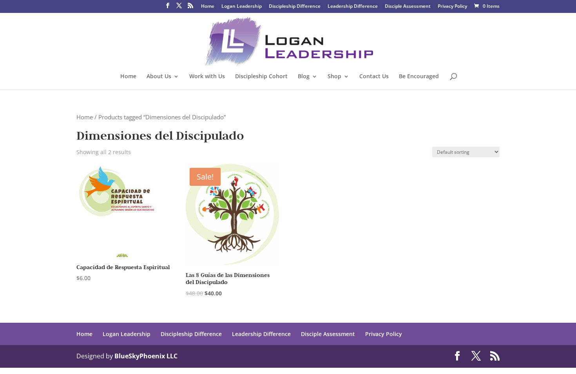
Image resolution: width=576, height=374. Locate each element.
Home (207, 6)
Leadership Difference (353, 6)
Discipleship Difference (295, 6)
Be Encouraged (419, 77)
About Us (159, 77)
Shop (334, 77)
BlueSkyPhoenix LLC (146, 356)
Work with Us (207, 77)
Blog (304, 77)
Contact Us (374, 77)
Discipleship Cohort (261, 77)
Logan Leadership (241, 6)
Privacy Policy (452, 6)
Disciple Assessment (408, 6)
